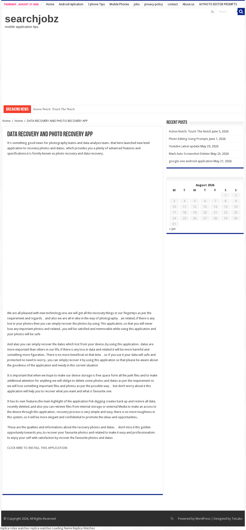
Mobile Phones (119, 4)
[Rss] (212, 12)
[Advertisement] (123, 67)
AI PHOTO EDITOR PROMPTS (218, 4)
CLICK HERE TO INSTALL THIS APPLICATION (37, 448)
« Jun (172, 229)
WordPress (202, 518)
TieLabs (237, 518)
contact (173, 4)
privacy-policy (153, 4)
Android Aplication (71, 4)
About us (188, 4)
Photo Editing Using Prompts (188, 139)
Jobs (137, 4)
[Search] (241, 11)
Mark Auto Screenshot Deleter (189, 153)
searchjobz (32, 18)
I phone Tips (96, 4)
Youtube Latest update (184, 146)
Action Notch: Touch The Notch (54, 109)
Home (50, 4)
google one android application (191, 161)
